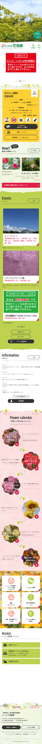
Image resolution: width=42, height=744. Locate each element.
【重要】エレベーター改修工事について (12, 392)
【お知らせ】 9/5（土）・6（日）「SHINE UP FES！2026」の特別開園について (21, 367)
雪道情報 (20, 137)
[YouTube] (39, 2)
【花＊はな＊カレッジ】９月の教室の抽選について (15, 379)
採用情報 (21, 401)
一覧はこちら (21, 332)
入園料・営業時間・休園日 (29, 115)
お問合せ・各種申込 (11, 727)
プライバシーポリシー (30, 732)
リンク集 (32, 734)
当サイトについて (17, 732)
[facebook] (28, 2)
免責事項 (25, 734)
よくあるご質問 (31, 727)
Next (38, 65)
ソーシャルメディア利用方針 (12, 734)
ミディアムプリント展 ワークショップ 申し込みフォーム (17, 374)
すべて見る (34, 150)
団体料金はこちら (32, 105)
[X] (32, 2)
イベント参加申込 (22, 341)
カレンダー (20, 336)
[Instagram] (35, 2)
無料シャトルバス (22, 132)
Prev (4, 65)
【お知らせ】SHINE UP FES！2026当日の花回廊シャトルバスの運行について (21, 386)
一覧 (33, 200)
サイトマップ (6, 732)
